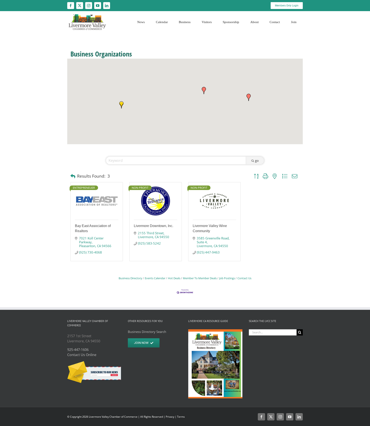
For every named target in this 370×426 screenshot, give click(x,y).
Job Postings (227, 278)
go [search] (257, 160)
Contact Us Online (81, 354)
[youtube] (97, 5)
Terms (181, 417)
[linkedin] (106, 5)
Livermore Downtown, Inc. (153, 226)
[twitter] (79, 5)
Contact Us (244, 278)
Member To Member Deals (200, 278)
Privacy (170, 417)
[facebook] (70, 5)
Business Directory (130, 278)
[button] (121, 104)
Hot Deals (174, 278)
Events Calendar (155, 278)
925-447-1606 (78, 349)
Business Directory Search (147, 332)
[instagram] (88, 5)
